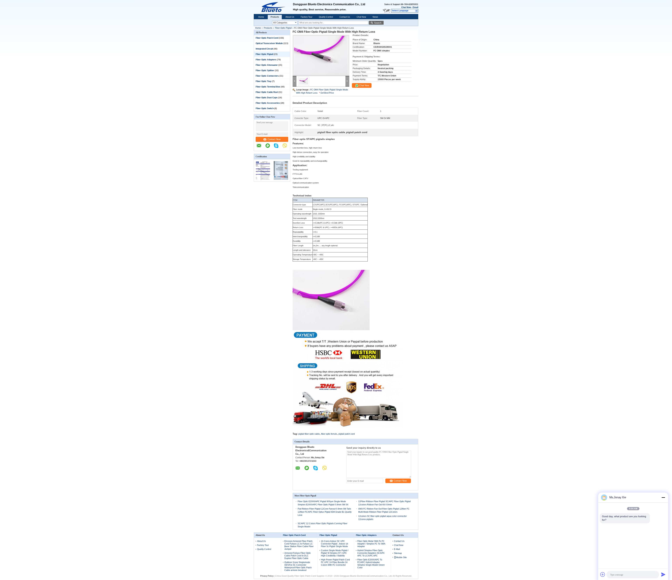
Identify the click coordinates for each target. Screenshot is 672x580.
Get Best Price (327, 93)
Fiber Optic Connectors (267, 76)
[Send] (663, 574)
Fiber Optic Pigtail (283, 28)
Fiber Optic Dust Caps (267, 97)
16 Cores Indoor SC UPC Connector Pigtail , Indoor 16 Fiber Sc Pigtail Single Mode (334, 544)
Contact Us (345, 17)
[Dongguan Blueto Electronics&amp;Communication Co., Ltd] (273, 7)
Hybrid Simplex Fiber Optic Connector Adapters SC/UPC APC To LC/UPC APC (371, 553)
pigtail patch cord (346, 434)
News (375, 17)
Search (377, 23)
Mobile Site (401, 557)
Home (261, 17)
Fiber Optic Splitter (265, 70)
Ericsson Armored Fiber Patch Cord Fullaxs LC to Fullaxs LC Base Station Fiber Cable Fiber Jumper (299, 545)
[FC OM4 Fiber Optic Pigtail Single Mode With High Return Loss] (321, 55)
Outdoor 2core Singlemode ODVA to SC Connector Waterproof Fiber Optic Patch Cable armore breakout (298, 566)
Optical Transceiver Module (269, 43)
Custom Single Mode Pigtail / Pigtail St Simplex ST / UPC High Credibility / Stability (334, 553)
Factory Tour (306, 17)
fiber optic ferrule (329, 434)
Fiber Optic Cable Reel (267, 92)
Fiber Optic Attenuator (267, 65)
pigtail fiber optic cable (309, 434)
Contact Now (274, 139)
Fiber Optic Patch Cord (267, 38)
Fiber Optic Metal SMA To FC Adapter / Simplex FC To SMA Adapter (371, 544)
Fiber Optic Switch (265, 108)
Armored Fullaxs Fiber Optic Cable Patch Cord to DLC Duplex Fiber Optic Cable (297, 556)
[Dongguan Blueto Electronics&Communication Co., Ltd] (261, 147)
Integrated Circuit (264, 49)
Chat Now (406, 7)
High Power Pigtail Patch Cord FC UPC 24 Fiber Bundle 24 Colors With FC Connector (335, 562)
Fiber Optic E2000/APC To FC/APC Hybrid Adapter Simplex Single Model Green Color (371, 563)
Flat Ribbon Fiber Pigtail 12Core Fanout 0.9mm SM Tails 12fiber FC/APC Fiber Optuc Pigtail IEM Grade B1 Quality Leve (325, 512)
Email (415, 7)
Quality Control (326, 17)
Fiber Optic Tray (263, 81)
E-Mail (397, 549)
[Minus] (663, 497)
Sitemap (398, 553)
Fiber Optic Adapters (266, 59)
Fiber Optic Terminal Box (268, 87)
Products (275, 17)
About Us (289, 17)
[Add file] (602, 574)
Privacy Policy (267, 576)
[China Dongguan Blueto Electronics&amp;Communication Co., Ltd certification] (263, 179)
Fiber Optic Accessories (268, 103)
